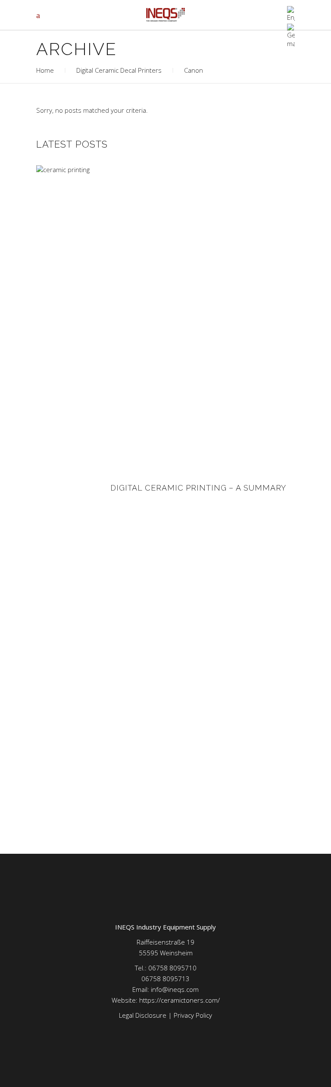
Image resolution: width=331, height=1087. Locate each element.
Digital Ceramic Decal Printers (119, 70)
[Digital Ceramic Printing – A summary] (68, 488)
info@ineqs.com (175, 989)
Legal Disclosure (142, 1015)
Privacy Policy (193, 1015)
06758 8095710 (172, 967)
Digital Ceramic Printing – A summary (198, 487)
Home (45, 70)
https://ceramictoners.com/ (179, 1000)
